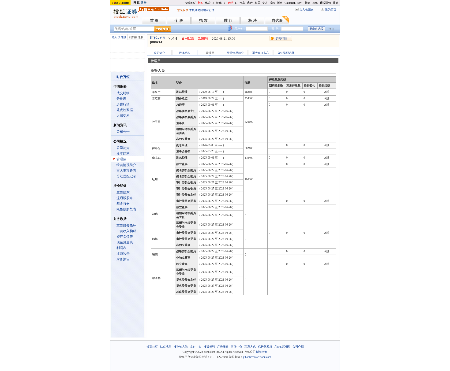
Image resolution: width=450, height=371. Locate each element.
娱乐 (219, 2)
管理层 (121, 159)
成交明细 (123, 93)
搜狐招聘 (209, 346)
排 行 (228, 20)
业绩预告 (123, 253)
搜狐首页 (190, 2)
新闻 (200, 2)
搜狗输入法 (181, 346)
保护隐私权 (265, 346)
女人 (265, 2)
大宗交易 (123, 115)
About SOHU (282, 346)
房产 (250, 2)
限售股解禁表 (126, 209)
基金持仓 (123, 203)
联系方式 (250, 346)
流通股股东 (124, 198)
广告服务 (223, 346)
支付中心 (195, 346)
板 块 (252, 20)
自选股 (277, 20)
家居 (257, 2)
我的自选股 (136, 37)
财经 (230, 2)
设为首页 (330, 9)
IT (236, 2)
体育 (208, 2)
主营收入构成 (126, 231)
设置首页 (152, 346)
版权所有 (261, 351)
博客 (308, 2)
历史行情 (123, 104)
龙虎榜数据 (124, 110)
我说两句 (325, 2)
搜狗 (335, 2)
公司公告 (123, 132)
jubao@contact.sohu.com (257, 357)
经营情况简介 (126, 165)
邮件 (300, 2)
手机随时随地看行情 (201, 10)
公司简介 (123, 148)
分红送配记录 (126, 176)
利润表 (121, 248)
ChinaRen (290, 2)
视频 (272, 2)
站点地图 (165, 346)
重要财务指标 (126, 225)
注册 (332, 29)
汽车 (242, 2)
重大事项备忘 (126, 170)
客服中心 (236, 346)
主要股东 (123, 192)
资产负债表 (124, 236)
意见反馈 (182, 10)
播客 (280, 2)
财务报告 (123, 259)
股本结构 (123, 153)
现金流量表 (124, 242)
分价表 (121, 98)
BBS (315, 2)
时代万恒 (157, 38)
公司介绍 (298, 346)
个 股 (179, 20)
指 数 (203, 20)
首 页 (154, 20)
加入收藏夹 (307, 9)
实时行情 (281, 38)
